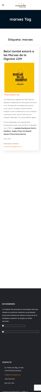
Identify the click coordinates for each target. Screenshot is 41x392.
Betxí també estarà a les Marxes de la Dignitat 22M (19, 55)
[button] (38, 5)
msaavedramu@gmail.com (13, 147)
